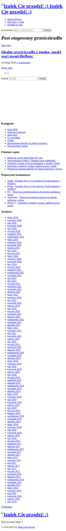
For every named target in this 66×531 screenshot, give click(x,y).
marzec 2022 (13, 305)
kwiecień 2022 (14, 303)
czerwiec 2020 (14, 363)
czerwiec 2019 (14, 396)
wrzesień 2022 (14, 289)
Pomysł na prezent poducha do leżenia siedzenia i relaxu (34, 169)
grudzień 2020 (14, 347)
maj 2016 (11, 493)
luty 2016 (12, 501)
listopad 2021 (13, 316)
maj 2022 (11, 300)
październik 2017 (15, 449)
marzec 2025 (13, 247)
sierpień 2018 (13, 421)
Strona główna (14, 19)
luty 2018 (12, 438)
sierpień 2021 (13, 325)
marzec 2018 (13, 435)
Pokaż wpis (6, 68)
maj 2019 (11, 399)
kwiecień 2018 (14, 432)
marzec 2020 (13, 372)
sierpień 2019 (13, 391)
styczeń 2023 (13, 283)
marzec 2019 (13, 405)
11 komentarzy (23, 62)
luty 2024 (12, 264)
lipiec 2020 (12, 361)
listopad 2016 (13, 477)
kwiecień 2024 (14, 261)
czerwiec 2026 (14, 220)
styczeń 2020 (13, 377)
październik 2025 (15, 236)
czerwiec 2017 (14, 460)
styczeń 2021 (13, 344)
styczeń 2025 (13, 253)
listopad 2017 (13, 446)
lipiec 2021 (12, 328)
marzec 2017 (13, 465)
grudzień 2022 (14, 286)
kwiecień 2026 (14, 225)
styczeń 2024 (13, 267)
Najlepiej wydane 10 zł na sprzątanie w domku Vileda (33, 163)
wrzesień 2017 (14, 452)
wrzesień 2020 (14, 355)
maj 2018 (11, 430)
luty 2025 (12, 250)
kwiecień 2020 (14, 369)
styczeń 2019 (13, 410)
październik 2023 (15, 272)
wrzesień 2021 (14, 322)
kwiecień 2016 (14, 496)
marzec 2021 (13, 339)
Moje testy (6, 45)
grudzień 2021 (14, 314)
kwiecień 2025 (14, 245)
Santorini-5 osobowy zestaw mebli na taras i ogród (31, 166)
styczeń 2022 (13, 311)
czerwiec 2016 (14, 490)
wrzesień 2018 (14, 419)
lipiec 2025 (12, 239)
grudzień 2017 (14, 443)
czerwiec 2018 (14, 427)
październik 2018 (15, 416)
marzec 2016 (13, 499)
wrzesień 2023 (14, 275)
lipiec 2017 (12, 457)
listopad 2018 (13, 413)
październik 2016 (15, 479)
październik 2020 (15, 352)
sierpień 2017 (13, 454)
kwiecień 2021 (14, 336)
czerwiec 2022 (14, 297)
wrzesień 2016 (14, 482)
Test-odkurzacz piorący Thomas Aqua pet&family (31, 160)
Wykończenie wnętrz (17, 146)
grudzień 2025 (14, 234)
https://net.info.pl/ (26, 527)
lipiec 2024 (12, 256)
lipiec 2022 (12, 294)
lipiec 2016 (12, 488)
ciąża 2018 (12, 129)
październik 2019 (15, 385)
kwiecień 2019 (14, 402)
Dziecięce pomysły (16, 132)
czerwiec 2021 (14, 330)
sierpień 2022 (13, 292)
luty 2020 (12, 374)
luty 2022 (12, 308)
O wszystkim (13, 137)
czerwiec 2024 (14, 259)
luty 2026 (12, 228)
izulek (10, 181)
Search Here (7, 30)
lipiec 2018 (12, 424)
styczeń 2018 (13, 441)
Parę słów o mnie (15, 22)
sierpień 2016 (13, 485)
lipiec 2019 (12, 394)
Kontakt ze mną (15, 24)
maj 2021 (11, 333)
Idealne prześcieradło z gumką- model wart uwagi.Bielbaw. (31, 54)
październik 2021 (15, 319)
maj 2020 (11, 366)
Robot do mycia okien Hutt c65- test (25, 158)
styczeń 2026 (13, 231)
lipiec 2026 (12, 217)
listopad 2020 (13, 350)
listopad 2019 (13, 383)
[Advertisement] (24, 99)
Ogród (10, 140)
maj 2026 (11, 223)
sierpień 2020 (13, 358)
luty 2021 (12, 341)
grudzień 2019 (14, 380)
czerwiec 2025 (14, 242)
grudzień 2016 (14, 474)
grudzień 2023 (14, 270)
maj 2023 (11, 278)
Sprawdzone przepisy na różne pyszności (27, 143)
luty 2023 (12, 281)
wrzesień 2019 (14, 388)
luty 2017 (12, 468)
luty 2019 (12, 408)
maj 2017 (11, 463)
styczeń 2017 (13, 471)
